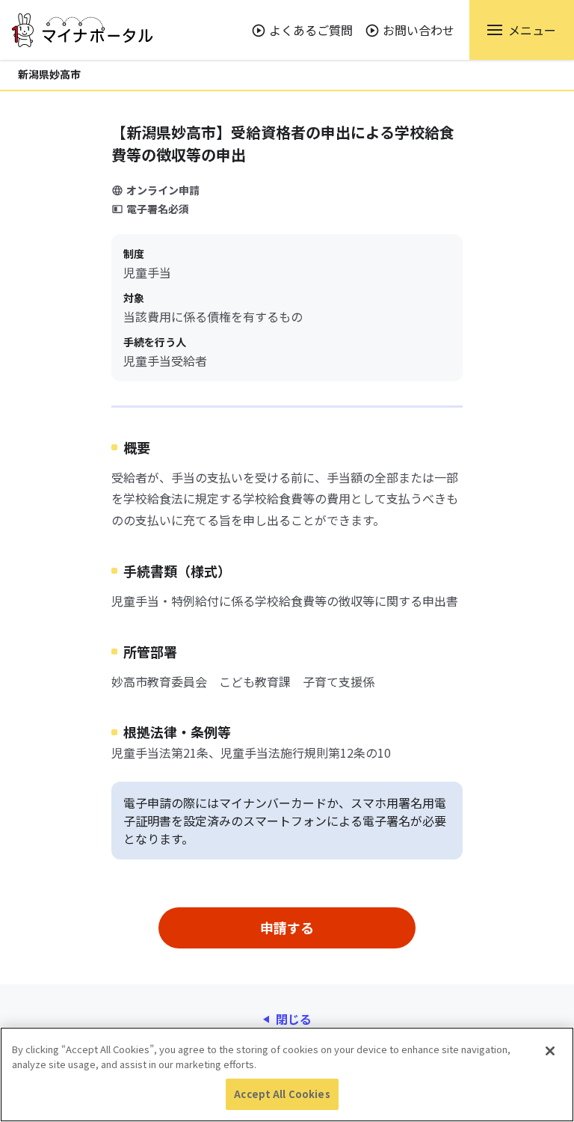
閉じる (294, 1019)
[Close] (550, 1050)
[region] (287, 1074)
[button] (521, 30)
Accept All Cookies (282, 1094)
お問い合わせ (418, 30)
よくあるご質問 (311, 30)
